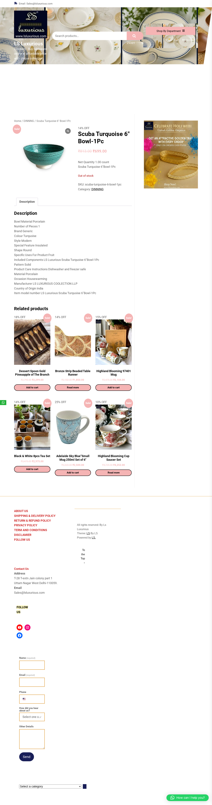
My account (188, 40)
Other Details (26, 726)
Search (135, 35)
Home (17, 121)
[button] (187, 797)
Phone (22, 692)
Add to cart (32, 387)
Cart (176, 40)
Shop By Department (169, 31)
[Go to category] (84, 786)
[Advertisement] (106, 89)
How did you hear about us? (28, 709)
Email (27, 675)
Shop (168, 40)
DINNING (29, 121)
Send (26, 757)
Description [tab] (27, 201)
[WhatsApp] (3, 402)
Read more (73, 387)
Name (27, 657)
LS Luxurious (28, 44)
